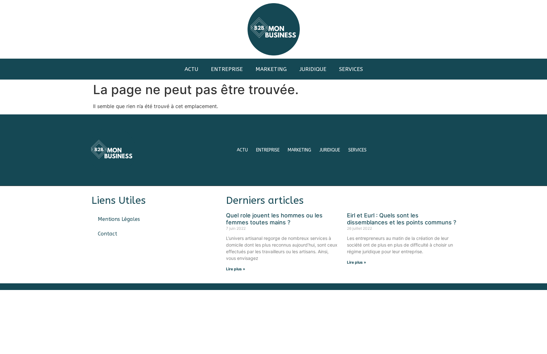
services (351, 69)
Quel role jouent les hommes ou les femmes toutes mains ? (274, 219)
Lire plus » (235, 269)
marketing (271, 69)
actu (191, 69)
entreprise (227, 69)
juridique (312, 69)
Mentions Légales (119, 219)
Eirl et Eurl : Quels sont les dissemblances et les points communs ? (401, 219)
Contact (107, 234)
